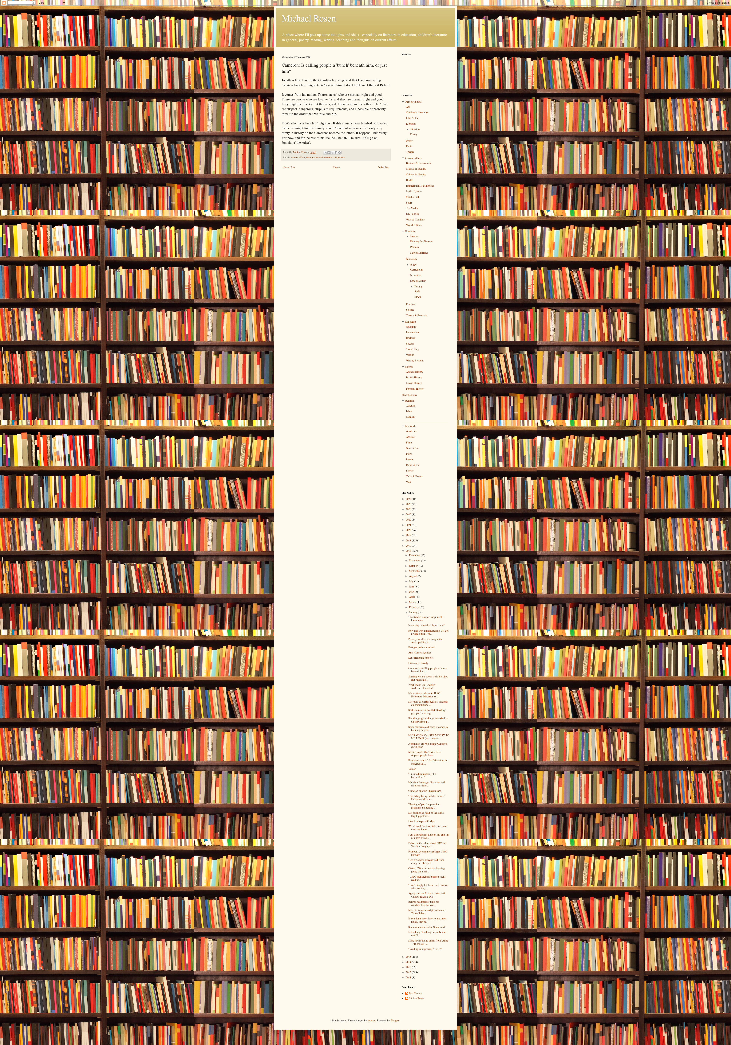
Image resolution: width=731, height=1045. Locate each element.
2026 (409, 499)
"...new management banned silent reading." (426, 878)
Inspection (415, 275)
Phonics (414, 247)
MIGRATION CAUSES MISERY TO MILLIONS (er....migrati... (428, 736)
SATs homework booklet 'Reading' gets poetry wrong (427, 711)
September (415, 571)
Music (409, 140)
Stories (409, 470)
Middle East (412, 197)
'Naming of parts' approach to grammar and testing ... (424, 805)
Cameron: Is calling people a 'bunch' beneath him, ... (428, 669)
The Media (412, 208)
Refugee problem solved (421, 647)
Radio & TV (413, 465)
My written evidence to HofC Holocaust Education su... (424, 694)
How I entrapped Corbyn (421, 821)
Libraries (411, 123)
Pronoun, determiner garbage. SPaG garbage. (427, 853)
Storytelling (412, 349)
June (412, 586)
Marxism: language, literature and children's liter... (426, 783)
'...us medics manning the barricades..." (422, 775)
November (415, 560)
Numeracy (411, 259)
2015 (409, 956)
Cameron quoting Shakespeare (424, 791)
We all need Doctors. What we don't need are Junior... (427, 827)
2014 (409, 962)
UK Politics (412, 214)
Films (409, 442)
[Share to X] (332, 152)
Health (409, 180)
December (415, 555)
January (413, 612)
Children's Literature (417, 112)
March (413, 602)
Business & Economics (418, 163)
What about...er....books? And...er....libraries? (421, 686)
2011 (409, 977)
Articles (410, 437)
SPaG (418, 297)
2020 (409, 530)
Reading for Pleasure (421, 241)
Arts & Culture (413, 101)
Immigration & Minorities (420, 185)
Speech (410, 343)
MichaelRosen (416, 998)
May (412, 591)
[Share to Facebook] (336, 152)
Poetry (413, 134)
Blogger (395, 1020)
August (413, 576)
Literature (415, 129)
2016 (409, 550)
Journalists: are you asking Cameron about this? (427, 745)
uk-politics (340, 157)
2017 (409, 545)
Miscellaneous (409, 395)
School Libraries (419, 252)
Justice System (414, 191)
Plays (409, 453)
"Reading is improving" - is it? (424, 949)
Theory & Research (416, 315)
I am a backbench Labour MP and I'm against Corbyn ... (428, 836)
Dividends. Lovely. (418, 663)
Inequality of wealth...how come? (426, 625)
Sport (409, 202)
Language (410, 321)
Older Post (383, 167)
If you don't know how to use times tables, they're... (427, 920)
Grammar (411, 326)
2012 (409, 972)
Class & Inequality (416, 168)
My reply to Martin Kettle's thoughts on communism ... (428, 703)
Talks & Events (414, 476)
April (412, 597)
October (413, 565)
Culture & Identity (416, 174)
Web (408, 482)
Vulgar (412, 768)
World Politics (413, 225)
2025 (409, 504)
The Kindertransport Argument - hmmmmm (426, 618)
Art (408, 106)
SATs (417, 291)
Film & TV (412, 118)
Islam (409, 411)
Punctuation (412, 332)
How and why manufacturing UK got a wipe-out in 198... (428, 632)
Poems (409, 459)
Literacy (414, 236)
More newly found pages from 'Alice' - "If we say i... (428, 942)
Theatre (410, 152)
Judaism (410, 417)
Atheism (410, 405)
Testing (418, 286)
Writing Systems (415, 360)
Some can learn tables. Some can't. (427, 927)
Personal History (415, 388)
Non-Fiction (412, 448)
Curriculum (416, 269)
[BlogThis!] (329, 152)
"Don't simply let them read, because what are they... (428, 886)
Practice (410, 304)
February (414, 607)
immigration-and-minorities (320, 157)
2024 (409, 509)
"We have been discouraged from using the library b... (426, 861)
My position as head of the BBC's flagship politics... (426, 814)
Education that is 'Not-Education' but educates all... (428, 761)
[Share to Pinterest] (340, 152)
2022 (409, 519)
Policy (413, 264)
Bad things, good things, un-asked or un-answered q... (428, 719)
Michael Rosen (309, 18)
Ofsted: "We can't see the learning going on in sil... (426, 869)
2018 (409, 540)
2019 (409, 535)
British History (414, 377)
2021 (409, 525)
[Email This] (325, 152)
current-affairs (298, 157)
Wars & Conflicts (415, 219)
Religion (409, 400)
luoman (372, 1020)
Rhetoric (410, 338)
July (411, 581)
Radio (409, 146)
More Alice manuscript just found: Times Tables (426, 911)
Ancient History (414, 371)
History (409, 366)
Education (410, 231)
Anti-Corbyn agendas (419, 652)
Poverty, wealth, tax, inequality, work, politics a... (425, 640)
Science (410, 309)
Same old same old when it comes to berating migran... (428, 728)
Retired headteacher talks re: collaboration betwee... (423, 903)
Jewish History (414, 383)
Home (336, 167)
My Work (410, 426)
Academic (411, 431)
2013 (409, 967)
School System (418, 281)
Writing (410, 355)
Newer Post (289, 167)
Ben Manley (415, 993)
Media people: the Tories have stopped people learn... (424, 753)
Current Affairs (413, 158)
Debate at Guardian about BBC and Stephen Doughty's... (427, 844)
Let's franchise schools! (420, 657)
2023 (409, 514)
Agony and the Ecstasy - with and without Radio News (426, 894)
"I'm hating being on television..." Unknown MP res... (426, 797)
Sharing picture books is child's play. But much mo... (428, 678)
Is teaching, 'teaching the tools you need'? (426, 933)
